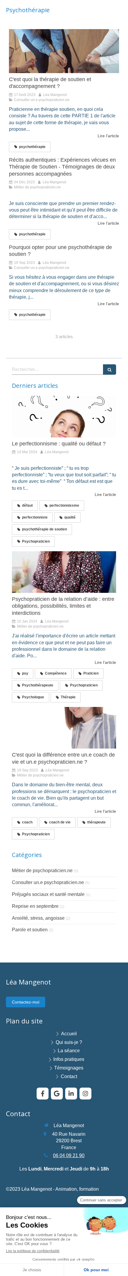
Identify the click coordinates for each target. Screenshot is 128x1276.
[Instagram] (85, 1093)
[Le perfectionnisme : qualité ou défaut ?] (64, 416)
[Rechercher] (109, 369)
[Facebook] (43, 1093)
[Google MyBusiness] (57, 1093)
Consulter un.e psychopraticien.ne (48, 882)
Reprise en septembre (35, 906)
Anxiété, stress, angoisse (38, 918)
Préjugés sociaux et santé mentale (48, 894)
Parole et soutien (30, 929)
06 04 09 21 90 (69, 1155)
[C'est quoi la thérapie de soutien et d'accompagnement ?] (64, 51)
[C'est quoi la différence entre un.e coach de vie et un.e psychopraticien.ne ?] (64, 728)
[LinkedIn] (71, 1093)
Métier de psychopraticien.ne (42, 870)
